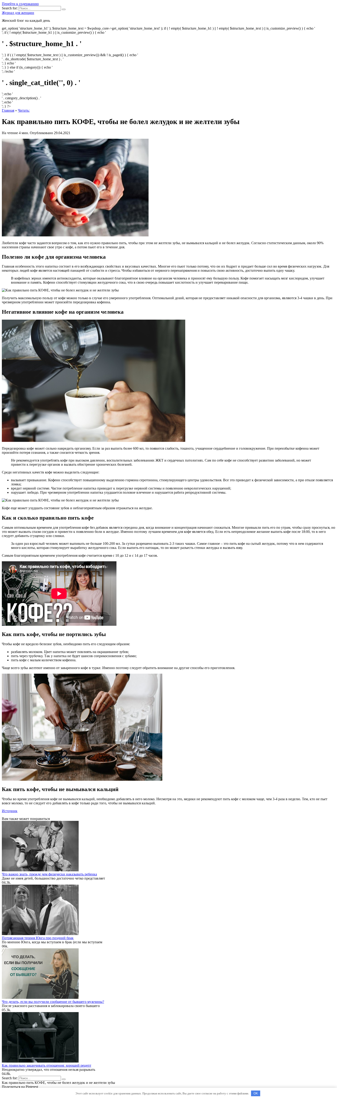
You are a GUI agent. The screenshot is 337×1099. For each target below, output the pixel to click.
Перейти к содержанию (20, 4)
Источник (9, 811)
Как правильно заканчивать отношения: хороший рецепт (46, 1065)
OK (256, 1093)
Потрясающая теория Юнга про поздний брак (38, 938)
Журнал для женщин (18, 13)
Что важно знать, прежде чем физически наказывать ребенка (49, 874)
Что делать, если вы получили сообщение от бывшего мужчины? (53, 1002)
